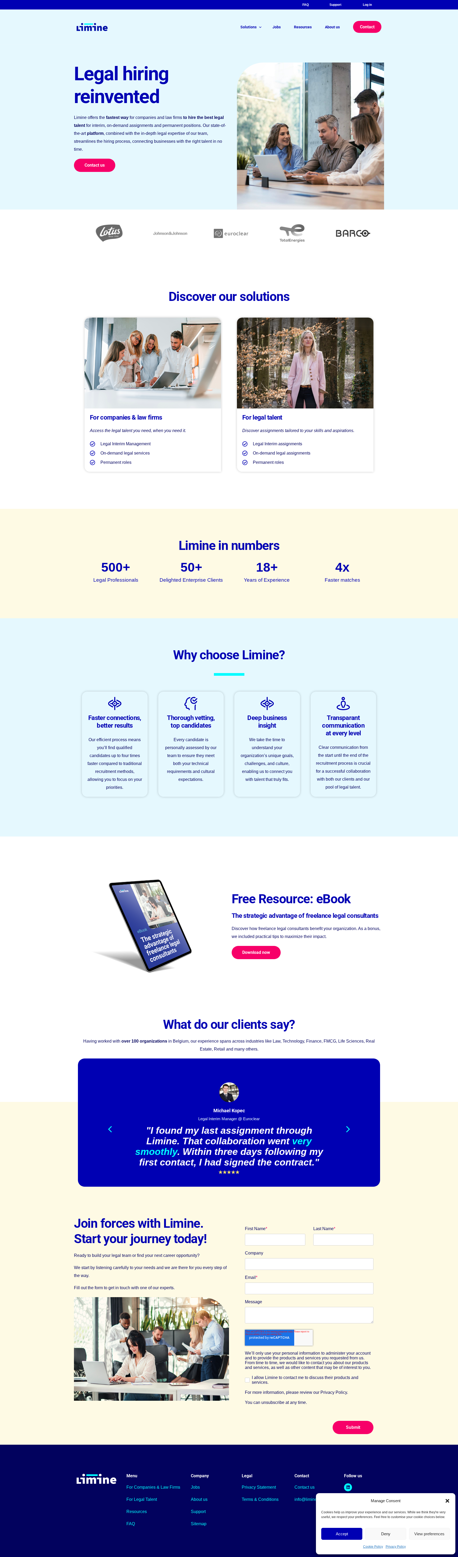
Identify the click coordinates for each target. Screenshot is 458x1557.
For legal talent (262, 417)
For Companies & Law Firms (153, 1487)
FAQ (305, 4)
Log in (367, 4)
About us (199, 1499)
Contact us (304, 1487)
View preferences (429, 1534)
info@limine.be (308, 1499)
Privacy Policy (396, 1547)
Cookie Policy (373, 1547)
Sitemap (198, 1524)
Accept (342, 1534)
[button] (447, 1500)
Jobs (195, 1487)
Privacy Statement (259, 1487)
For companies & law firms (126, 417)
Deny (385, 1534)
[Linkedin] (348, 1487)
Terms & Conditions (260, 1499)
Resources (136, 1511)
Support (335, 4)
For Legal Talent (141, 1499)
